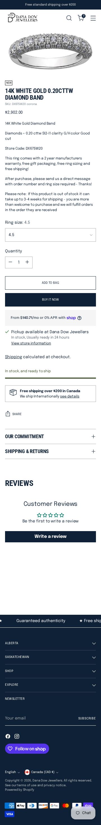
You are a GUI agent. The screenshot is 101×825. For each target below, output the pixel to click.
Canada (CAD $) (42, 772)
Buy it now (50, 299)
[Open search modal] (69, 18)
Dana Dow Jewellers (47, 780)
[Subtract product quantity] (10, 262)
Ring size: (17, 223)
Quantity (13, 251)
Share (17, 414)
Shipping (13, 357)
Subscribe (87, 718)
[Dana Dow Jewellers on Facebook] (8, 737)
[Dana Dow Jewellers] (22, 18)
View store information (31, 343)
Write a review (50, 536)
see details (69, 396)
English (10, 772)
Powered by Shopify (19, 790)
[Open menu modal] (93, 18)
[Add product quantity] (27, 262)
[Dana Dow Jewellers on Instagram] (17, 737)
